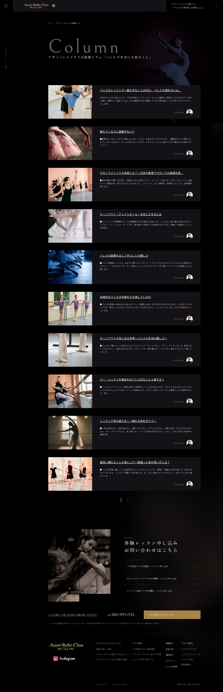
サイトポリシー (102, 684)
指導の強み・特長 (103, 649)
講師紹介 (170, 655)
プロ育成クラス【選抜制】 (144, 649)
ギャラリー (171, 660)
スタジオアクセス (189, 649)
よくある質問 (171, 666)
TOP (50, 23)
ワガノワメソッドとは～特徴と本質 (111, 659)
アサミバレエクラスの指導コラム (188, 6)
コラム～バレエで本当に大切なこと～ (112, 654)
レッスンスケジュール (191, 654)
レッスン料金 (187, 659)
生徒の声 (170, 649)
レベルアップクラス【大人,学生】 (147, 654)
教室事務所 (186, 664)
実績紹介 (170, 643)
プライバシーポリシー (120, 684)
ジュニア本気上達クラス (143, 659)
